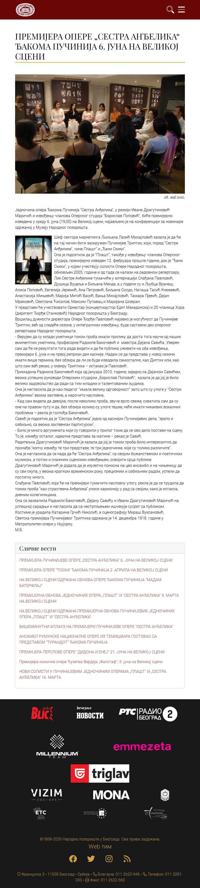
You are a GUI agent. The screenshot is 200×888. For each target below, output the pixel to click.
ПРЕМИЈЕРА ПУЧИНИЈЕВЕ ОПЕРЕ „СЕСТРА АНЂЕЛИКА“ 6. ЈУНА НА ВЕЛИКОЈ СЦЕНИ (95, 560)
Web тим (100, 846)
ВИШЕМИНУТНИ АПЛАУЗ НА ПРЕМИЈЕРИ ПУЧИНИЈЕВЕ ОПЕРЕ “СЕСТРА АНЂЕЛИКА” (96, 626)
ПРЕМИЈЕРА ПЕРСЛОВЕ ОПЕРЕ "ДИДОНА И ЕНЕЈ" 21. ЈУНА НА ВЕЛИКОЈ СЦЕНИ (91, 652)
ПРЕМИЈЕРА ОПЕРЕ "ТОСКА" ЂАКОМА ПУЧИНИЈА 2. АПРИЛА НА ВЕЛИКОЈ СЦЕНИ (93, 570)
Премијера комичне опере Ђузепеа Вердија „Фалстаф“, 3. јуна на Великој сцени (90, 661)
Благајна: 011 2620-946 (118, 874)
